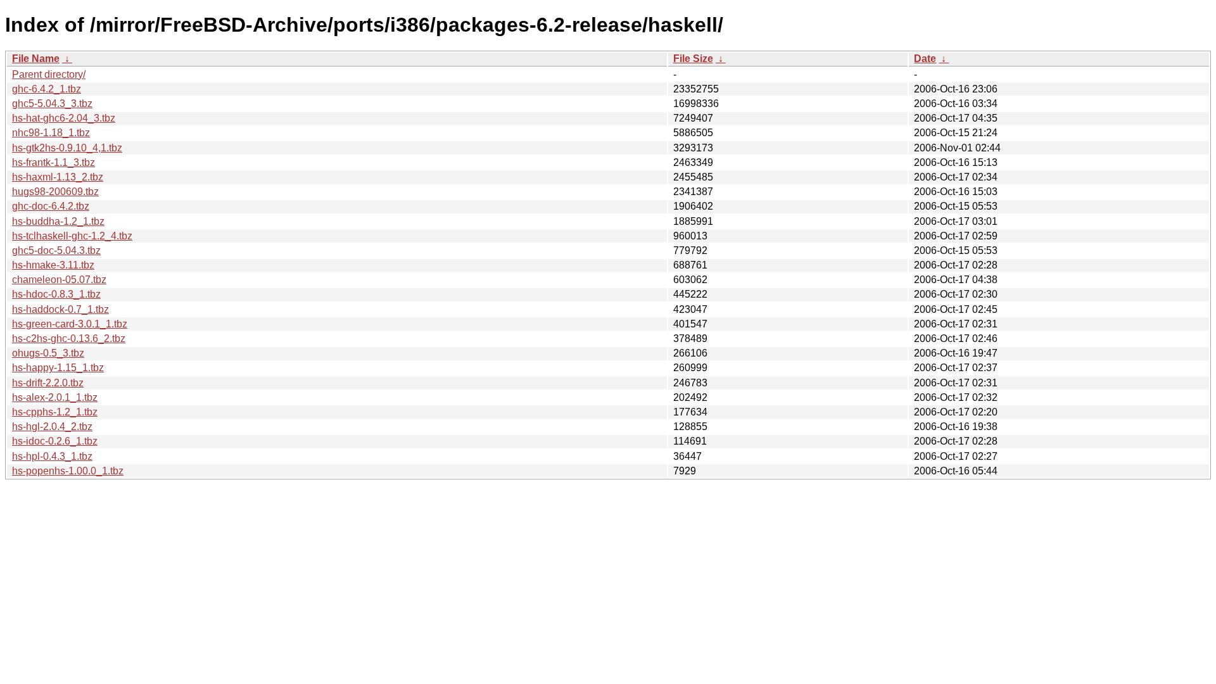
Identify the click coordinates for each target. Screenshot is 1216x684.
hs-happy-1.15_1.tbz (58, 367)
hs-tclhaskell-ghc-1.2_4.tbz (72, 236)
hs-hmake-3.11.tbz (53, 265)
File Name (36, 58)
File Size (693, 58)
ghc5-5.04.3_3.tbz (52, 103)
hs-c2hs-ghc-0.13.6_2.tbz (68, 338)
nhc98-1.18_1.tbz (51, 132)
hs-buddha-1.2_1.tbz (58, 221)
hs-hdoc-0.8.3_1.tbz (56, 294)
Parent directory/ (49, 74)
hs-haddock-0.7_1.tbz (60, 309)
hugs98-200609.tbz (55, 191)
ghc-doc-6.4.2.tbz (50, 206)
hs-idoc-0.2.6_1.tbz (55, 441)
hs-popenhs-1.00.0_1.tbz (68, 471)
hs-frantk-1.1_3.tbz (53, 162)
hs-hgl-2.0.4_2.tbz (52, 426)
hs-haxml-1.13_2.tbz (57, 177)
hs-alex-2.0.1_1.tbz (55, 397)
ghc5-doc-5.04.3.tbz (56, 250)
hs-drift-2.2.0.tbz (48, 382)
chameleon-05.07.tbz (59, 279)
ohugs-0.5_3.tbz (48, 353)
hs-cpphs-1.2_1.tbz (55, 412)
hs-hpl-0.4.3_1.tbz (52, 456)
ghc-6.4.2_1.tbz (46, 89)
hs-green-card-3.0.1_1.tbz (69, 324)
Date (925, 58)
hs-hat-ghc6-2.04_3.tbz (63, 118)
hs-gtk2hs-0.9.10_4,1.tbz (67, 147)
